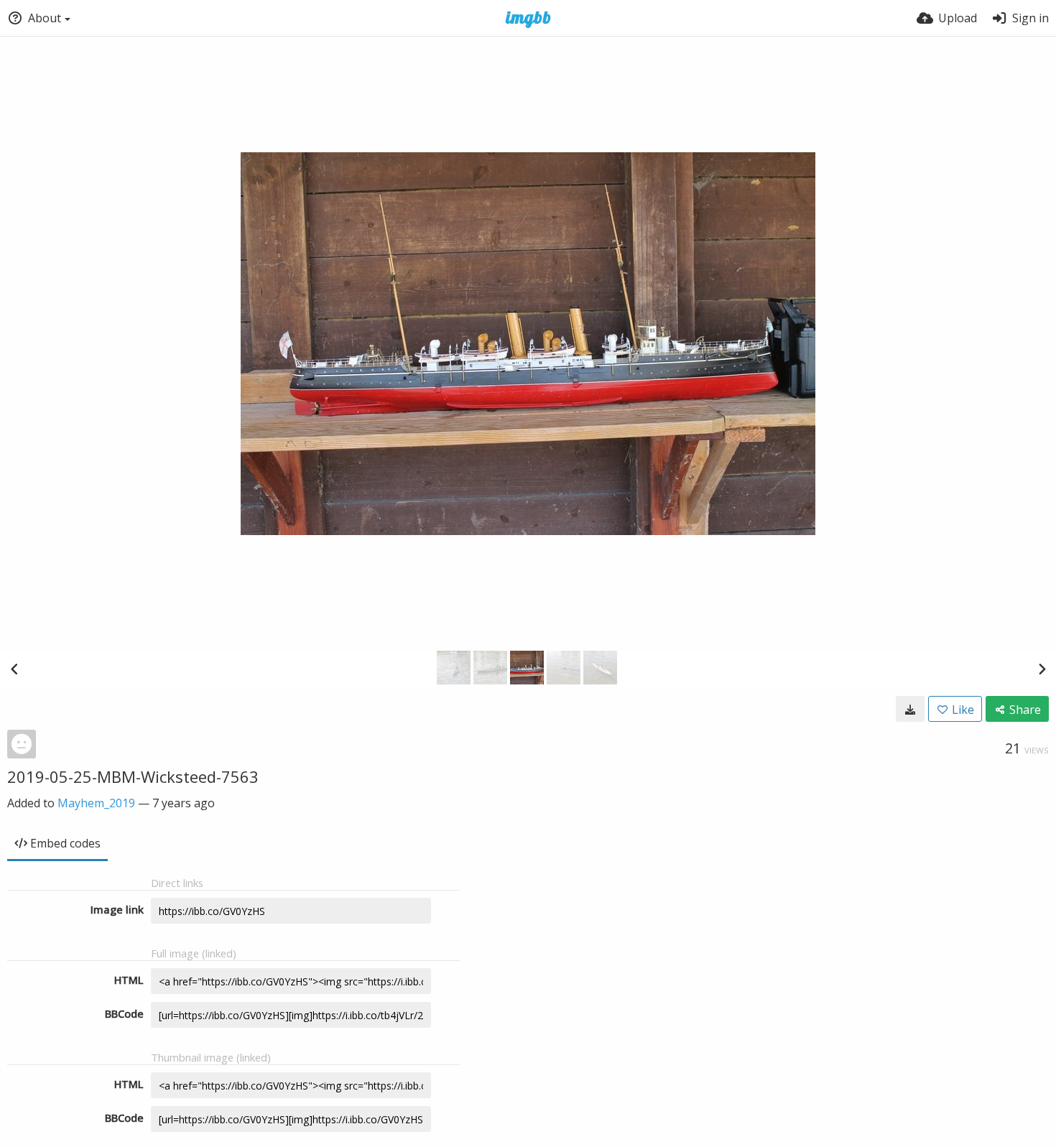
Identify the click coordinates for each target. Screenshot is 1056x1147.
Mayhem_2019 (96, 803)
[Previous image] (14, 668)
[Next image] (1041, 668)
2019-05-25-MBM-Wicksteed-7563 (133, 776)
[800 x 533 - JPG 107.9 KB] (910, 709)
